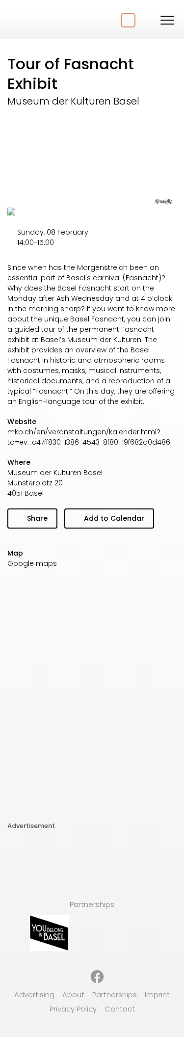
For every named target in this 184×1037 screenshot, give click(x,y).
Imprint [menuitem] (157, 994)
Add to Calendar (113, 518)
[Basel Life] (44, 19)
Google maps (32, 563)
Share (36, 518)
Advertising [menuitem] (34, 994)
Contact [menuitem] (120, 1009)
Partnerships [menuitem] (114, 994)
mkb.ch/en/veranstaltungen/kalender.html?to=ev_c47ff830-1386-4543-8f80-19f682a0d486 (88, 437)
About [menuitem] (73, 994)
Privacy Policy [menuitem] (73, 1009)
